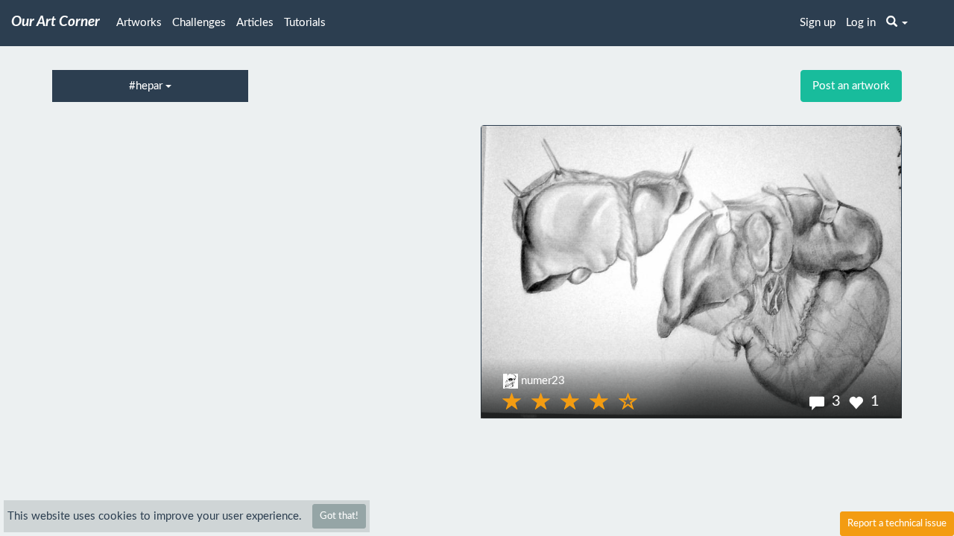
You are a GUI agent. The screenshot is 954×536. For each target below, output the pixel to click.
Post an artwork (851, 86)
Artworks (139, 22)
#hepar (147, 86)
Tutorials (305, 22)
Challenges (199, 22)
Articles (255, 22)
